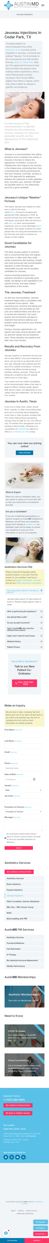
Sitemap (25, 1204)
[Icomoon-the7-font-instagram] (11, 1157)
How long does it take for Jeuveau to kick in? (23, 591)
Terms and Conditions (25, 1213)
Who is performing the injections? (21, 611)
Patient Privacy (13, 647)
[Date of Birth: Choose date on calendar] (38, 779)
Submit (18, 848)
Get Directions (31, 1136)
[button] (24, 591)
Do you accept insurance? (18, 623)
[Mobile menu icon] (43, 5)
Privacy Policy (31, 1211)
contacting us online (21, 432)
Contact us (30, 524)
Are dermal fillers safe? (17, 617)
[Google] (23, 1157)
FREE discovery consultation (29, 583)
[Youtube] (17, 1157)
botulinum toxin (13, 50)
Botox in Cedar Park (23, 62)
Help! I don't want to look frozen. (21, 636)
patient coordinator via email (28, 580)
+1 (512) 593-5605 (14, 1099)
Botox (12, 212)
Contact (21, 1211)
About (13, 1211)
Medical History (14, 641)
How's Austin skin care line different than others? (20, 629)
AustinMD (22, 429)
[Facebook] (5, 1157)
